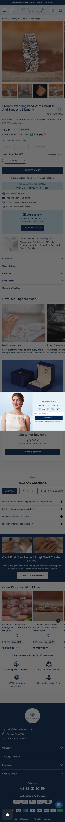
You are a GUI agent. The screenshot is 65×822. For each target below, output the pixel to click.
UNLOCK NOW (48, 418)
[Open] (7, 814)
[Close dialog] (63, 393)
